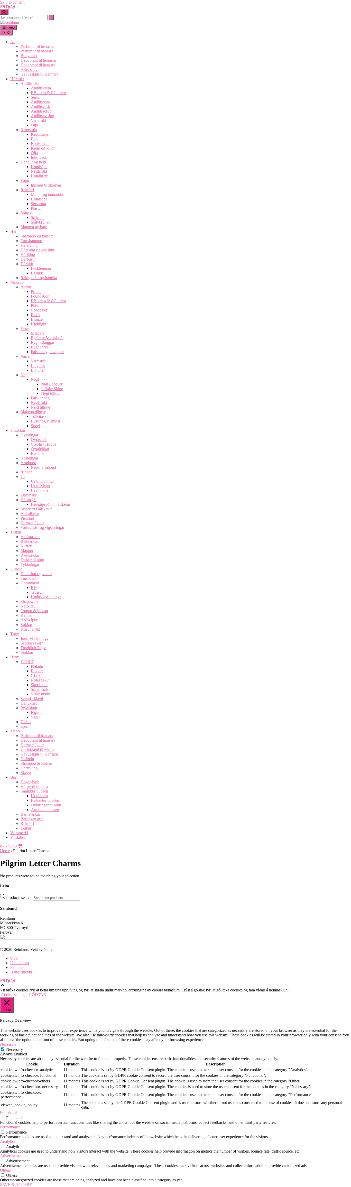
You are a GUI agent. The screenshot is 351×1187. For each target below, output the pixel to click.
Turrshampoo (31, 240)
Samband (17, 967)
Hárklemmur (41, 268)
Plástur (36, 208)
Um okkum (19, 963)
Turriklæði (29, 578)
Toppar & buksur (34, 611)
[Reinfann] (9, 22)
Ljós (24, 726)
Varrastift (38, 361)
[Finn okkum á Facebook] (7, 7)
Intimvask (39, 157)
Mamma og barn (34, 227)
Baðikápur (29, 620)
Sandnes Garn (32, 643)
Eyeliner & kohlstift (47, 338)
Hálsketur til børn (45, 800)
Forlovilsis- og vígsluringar (42, 527)
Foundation (40, 296)
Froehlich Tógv (33, 648)
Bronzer (37, 319)
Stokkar (27, 652)
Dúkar (26, 722)
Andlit (26, 287)
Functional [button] (8, 1112)
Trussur (37, 592)
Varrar (26, 356)
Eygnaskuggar (42, 342)
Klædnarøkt (30, 629)
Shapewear (30, 601)
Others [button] (5, 1170)
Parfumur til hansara (37, 51)
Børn (14, 777)
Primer (36, 291)
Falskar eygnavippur (47, 351)
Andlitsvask (40, 106)
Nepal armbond (43, 467)
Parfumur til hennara (37, 46)
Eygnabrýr (39, 347)
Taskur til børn (32, 560)
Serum (36, 97)
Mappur (27, 550)
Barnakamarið (32, 819)
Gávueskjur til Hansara (39, 754)
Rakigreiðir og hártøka (39, 277)
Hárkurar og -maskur (37, 250)
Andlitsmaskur (42, 116)
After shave (30, 69)
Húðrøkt (17, 79)
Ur (23, 476)
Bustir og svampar (45, 421)
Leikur (26, 828)
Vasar (35, 717)
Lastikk (37, 273)
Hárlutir (27, 264)
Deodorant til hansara (38, 65)
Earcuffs (37, 453)
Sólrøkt (26, 213)
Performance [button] (10, 1127)
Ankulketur (30, 513)
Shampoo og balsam (37, 236)
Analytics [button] (7, 1141)
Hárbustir (28, 259)
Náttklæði (28, 606)
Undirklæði (30, 583)
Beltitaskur (29, 541)
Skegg (26, 772)
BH (34, 587)
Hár (13, 231)
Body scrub (40, 143)
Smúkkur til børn (34, 791)
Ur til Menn (40, 486)
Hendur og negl (33, 162)
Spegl (35, 426)
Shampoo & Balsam (37, 763)
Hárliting (28, 254)
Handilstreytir (21, 972)
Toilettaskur (40, 416)
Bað (34, 139)
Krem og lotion (43, 148)
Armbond (28, 463)
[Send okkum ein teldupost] (2, 7)
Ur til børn (39, 490)
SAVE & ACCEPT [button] (16, 1184)
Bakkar (37, 671)
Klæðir (16, 569)
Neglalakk (39, 379)
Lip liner (38, 370)
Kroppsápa (40, 134)
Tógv (14, 634)
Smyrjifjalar (40, 689)
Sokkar (26, 624)
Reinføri (27, 190)
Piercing (27, 518)
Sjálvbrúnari (41, 222)
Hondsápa (39, 166)
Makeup (17, 282)
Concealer (39, 310)
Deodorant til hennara (38, 60)
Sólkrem (37, 217)
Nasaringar (29, 458)
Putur (35, 305)
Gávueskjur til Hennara (39, 74)
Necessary (14, 1049)
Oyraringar (29, 435)
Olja (34, 125)
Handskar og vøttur (36, 574)
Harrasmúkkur (32, 523)
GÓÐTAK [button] (38, 994)
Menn (15, 731)
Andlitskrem (41, 88)
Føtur (25, 180)
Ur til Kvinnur (42, 481)
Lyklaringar (30, 564)
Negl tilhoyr (51, 393)
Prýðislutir (29, 708)
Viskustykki (40, 694)
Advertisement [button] (12, 1156)
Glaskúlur (39, 675)
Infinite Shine (52, 389)
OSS (14, 958)
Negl (25, 375)
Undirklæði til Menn (37, 749)
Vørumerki (19, 833)
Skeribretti (39, 685)
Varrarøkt (38, 120)
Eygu (25, 328)
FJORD (27, 661)
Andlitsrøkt (30, 83)
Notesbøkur (40, 680)
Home (5, 851)
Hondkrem (39, 176)
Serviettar (38, 203)
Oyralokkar (40, 449)
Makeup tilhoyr (33, 412)
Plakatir (37, 666)
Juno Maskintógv (35, 638)
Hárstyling (29, 245)
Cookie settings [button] (13, 994)
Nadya (49, 949)
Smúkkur (17, 430)
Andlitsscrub (41, 111)
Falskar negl (41, 398)
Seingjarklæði (32, 698)
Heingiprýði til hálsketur (50, 504)
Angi (14, 42)
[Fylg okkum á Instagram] (12, 7)
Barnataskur (30, 814)
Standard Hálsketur (36, 509)
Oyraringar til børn (46, 805)
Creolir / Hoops (43, 444)
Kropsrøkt (29, 129)
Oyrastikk (39, 439)
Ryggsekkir (30, 555)
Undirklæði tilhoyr (46, 597)
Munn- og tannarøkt (47, 194)
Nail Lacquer (51, 384)
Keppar (27, 615)
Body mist (29, 55)
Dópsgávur (30, 782)
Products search (19, 897)
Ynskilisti (18, 837)
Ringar (26, 472)
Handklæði (30, 703)
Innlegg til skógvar (46, 185)
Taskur (15, 532)
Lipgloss (38, 365)
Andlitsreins (40, 102)
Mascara (37, 333)
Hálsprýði (28, 500)
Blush (35, 314)
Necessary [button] (8, 1044)
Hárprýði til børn (34, 786)
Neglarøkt (39, 171)
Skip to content (12, 2)
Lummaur (28, 495)
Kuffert (26, 546)
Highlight (38, 324)
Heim (14, 657)
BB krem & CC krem (48, 92)
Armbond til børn (45, 809)
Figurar (37, 712)
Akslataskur (30, 537)
